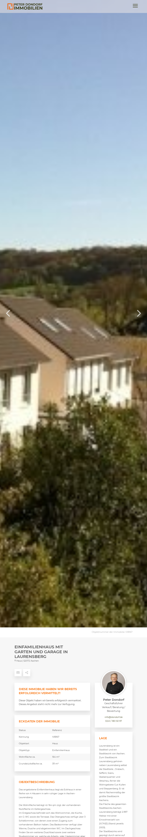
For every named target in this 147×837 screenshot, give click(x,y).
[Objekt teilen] (26, 672)
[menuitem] (135, 6)
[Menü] (135, 6)
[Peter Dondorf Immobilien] (24, 6)
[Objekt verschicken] (18, 672)
